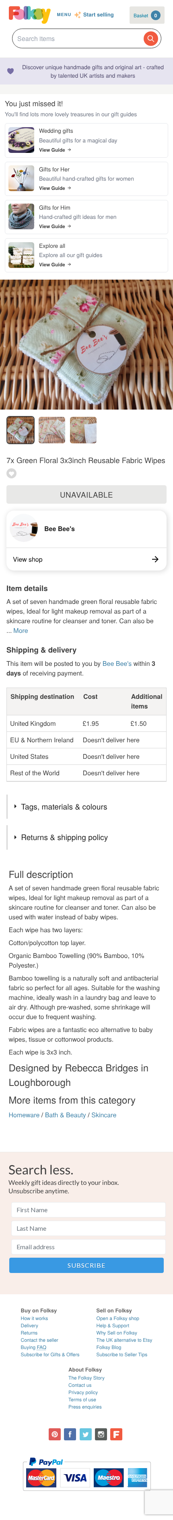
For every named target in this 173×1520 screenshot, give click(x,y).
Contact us (79, 1385)
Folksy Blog (109, 1347)
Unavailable (86, 494)
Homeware (24, 1114)
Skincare (103, 1114)
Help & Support (113, 1325)
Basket (145, 15)
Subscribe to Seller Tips (122, 1354)
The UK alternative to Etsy (124, 1340)
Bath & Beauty (65, 1114)
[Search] (151, 38)
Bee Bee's (59, 528)
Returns (29, 1332)
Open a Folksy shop (118, 1318)
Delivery (29, 1325)
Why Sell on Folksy (117, 1332)
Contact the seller (39, 1340)
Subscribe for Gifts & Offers (50, 1354)
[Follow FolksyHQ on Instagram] (101, 1434)
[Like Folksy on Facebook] (70, 1434)
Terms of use (82, 1399)
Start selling (98, 15)
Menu (64, 15)
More (20, 630)
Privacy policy (83, 1392)
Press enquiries (85, 1406)
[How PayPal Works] (87, 1494)
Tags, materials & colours (64, 806)
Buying (34, 1347)
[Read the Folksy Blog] (116, 1434)
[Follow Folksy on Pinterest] (55, 1434)
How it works (34, 1318)
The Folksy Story (86, 1377)
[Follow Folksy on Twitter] (86, 1434)
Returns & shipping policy (64, 837)
